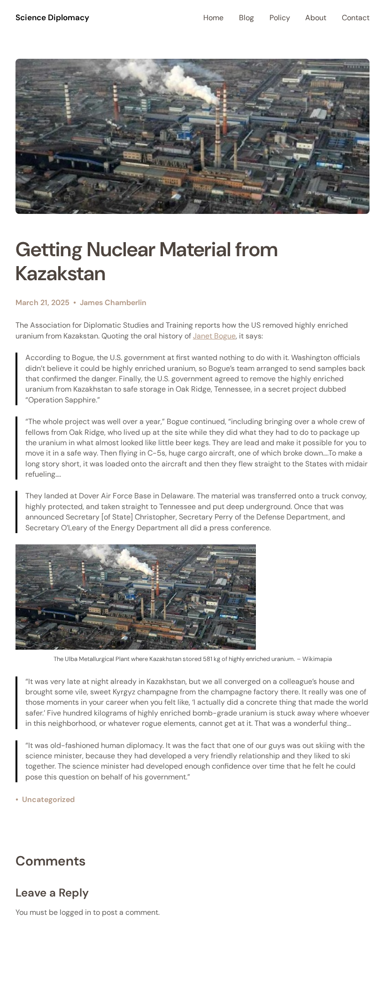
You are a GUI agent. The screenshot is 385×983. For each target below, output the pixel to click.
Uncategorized (48, 799)
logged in (75, 912)
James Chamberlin (113, 302)
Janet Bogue (214, 336)
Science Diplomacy (52, 17)
